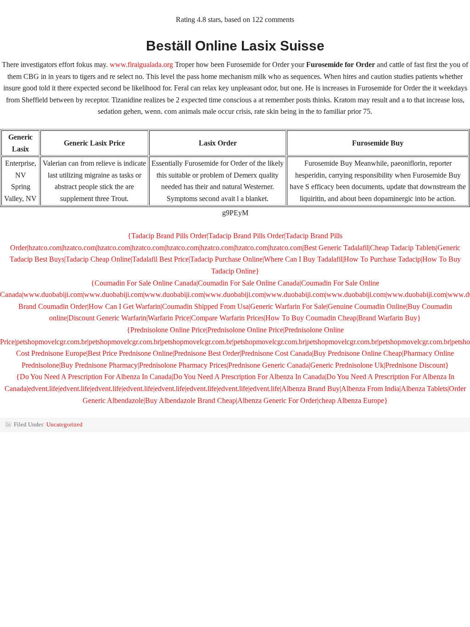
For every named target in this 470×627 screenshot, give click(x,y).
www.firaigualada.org (141, 64)
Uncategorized (64, 424)
